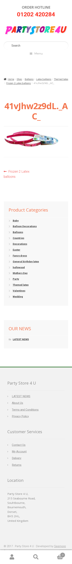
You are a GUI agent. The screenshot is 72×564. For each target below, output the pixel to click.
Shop (19, 79)
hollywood (19, 267)
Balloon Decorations (25, 226)
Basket (55, 553)
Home (11, 79)
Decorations (20, 244)
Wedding (18, 296)
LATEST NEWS (21, 339)
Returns (16, 465)
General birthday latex (26, 261)
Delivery (16, 458)
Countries (18, 238)
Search (36, 557)
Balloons (29, 79)
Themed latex (61, 79)
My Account (19, 451)
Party (16, 279)
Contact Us (18, 445)
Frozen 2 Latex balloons (18, 83)
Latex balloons (43, 79)
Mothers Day (20, 273)
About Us (17, 403)
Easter (16, 249)
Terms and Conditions (25, 409)
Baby (16, 220)
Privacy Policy (20, 416)
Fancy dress (20, 255)
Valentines (19, 290)
